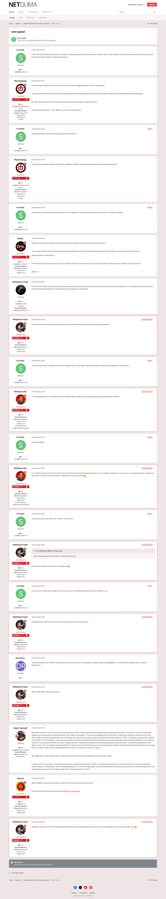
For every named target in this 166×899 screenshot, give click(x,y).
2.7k (21, 262)
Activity (21, 12)
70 (21, 678)
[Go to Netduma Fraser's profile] (21, 327)
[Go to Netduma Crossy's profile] (21, 290)
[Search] (154, 12)
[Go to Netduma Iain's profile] (21, 399)
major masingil (20, 728)
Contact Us (83, 893)
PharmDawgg (20, 81)
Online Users (30, 17)
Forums (12, 17)
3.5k (21, 415)
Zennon (20, 778)
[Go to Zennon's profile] (21, 786)
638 (21, 748)
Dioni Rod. (20, 658)
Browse (11, 12)
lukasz (20, 238)
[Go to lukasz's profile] (21, 246)
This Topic (146, 12)
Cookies (92, 893)
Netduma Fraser (20, 319)
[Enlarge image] (85, 476)
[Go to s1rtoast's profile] (13, 39)
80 (21, 69)
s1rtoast (23, 38)
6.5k (21, 301)
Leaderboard (43, 17)
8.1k (21, 802)
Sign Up (152, 4)
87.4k (21, 343)
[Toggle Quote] (35, 551)
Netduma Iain (20, 391)
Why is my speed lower (72, 791)
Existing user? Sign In (136, 5)
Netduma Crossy (20, 282)
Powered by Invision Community (83, 896)
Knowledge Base (32, 12)
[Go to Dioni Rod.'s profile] (21, 666)
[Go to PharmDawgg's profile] (21, 89)
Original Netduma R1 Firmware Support (42, 40)
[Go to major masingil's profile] (21, 736)
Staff (20, 17)
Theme (74, 893)
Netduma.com (47, 12)
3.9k (21, 104)
